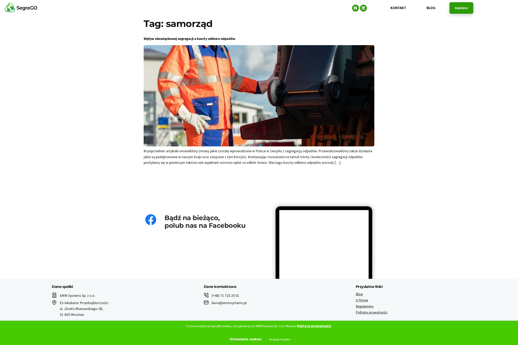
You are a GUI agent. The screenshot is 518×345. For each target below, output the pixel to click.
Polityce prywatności (314, 326)
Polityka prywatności (371, 312)
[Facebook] (355, 8)
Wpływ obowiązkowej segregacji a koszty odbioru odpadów (189, 38)
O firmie (362, 300)
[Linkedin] (363, 8)
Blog (359, 294)
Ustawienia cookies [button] (245, 339)
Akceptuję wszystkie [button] (279, 339)
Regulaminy (365, 306)
